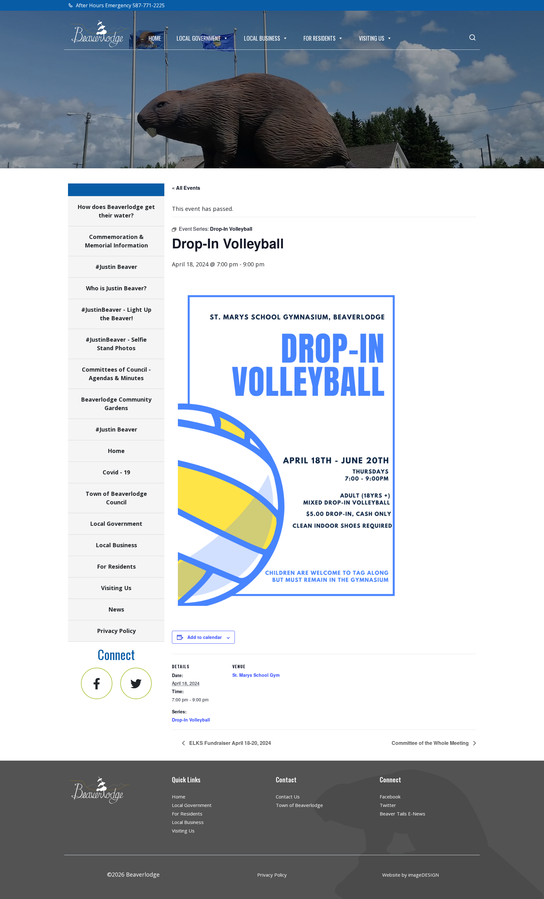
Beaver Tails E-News (402, 813)
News (116, 609)
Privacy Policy (116, 631)
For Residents (319, 38)
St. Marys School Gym (256, 675)
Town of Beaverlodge (299, 805)
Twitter (388, 805)
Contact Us (288, 796)
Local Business (262, 38)
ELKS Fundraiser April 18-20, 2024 (229, 742)
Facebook (390, 796)
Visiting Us (371, 38)
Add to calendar (204, 637)
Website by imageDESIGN (410, 875)
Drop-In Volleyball (191, 719)
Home (155, 38)
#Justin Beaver (116, 266)
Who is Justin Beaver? (116, 288)
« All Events (186, 187)
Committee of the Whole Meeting (431, 742)
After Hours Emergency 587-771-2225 (120, 5)
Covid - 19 (116, 472)
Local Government (199, 38)
